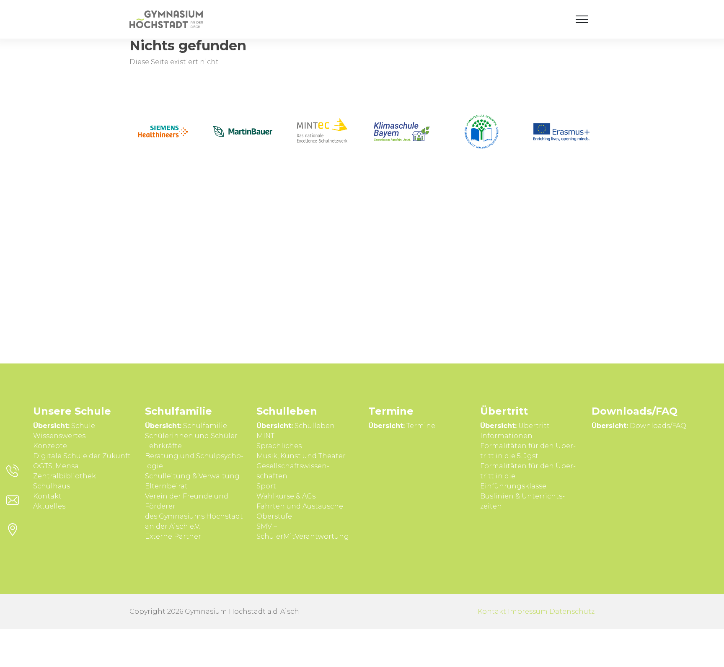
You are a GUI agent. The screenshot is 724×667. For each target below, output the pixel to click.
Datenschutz (572, 611)
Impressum (528, 611)
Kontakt (492, 611)
